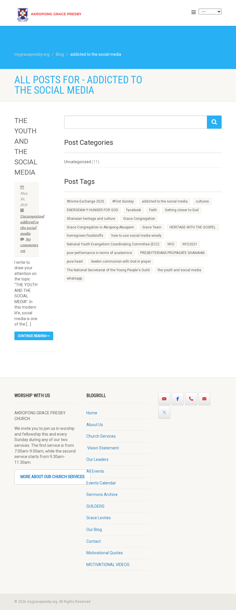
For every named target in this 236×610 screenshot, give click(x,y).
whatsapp (74, 278)
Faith (153, 210)
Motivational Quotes (104, 553)
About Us (94, 424)
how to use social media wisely (136, 236)
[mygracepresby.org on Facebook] (178, 398)
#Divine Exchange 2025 (85, 201)
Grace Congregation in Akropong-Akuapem (100, 227)
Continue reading (32, 336)
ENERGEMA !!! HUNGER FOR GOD (92, 210)
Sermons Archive (102, 494)
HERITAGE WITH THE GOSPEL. (193, 227)
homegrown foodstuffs (85, 236)
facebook (133, 210)
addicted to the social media (29, 228)
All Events (95, 471)
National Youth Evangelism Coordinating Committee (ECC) (113, 244)
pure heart (75, 261)
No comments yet (29, 245)
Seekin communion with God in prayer (121, 261)
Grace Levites (98, 517)
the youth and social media (179, 270)
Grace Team (151, 227)
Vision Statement (102, 448)
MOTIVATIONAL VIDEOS (108, 564)
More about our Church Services (52, 476)
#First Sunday (123, 201)
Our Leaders (97, 459)
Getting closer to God (182, 210)
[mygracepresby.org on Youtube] (164, 398)
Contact (93, 541)
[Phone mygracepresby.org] (191, 398)
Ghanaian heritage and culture (91, 219)
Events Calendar (101, 483)
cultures (202, 201)
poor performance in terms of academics (99, 253)
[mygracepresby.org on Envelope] (204, 398)
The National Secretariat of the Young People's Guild (108, 270)
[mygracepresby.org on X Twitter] (164, 412)
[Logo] (64, 18)
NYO (171, 244)
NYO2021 (189, 244)
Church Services (101, 436)
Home (91, 413)
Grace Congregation (139, 219)
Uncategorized (32, 216)
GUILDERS (95, 506)
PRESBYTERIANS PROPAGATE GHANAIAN (172, 253)
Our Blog (94, 529)
